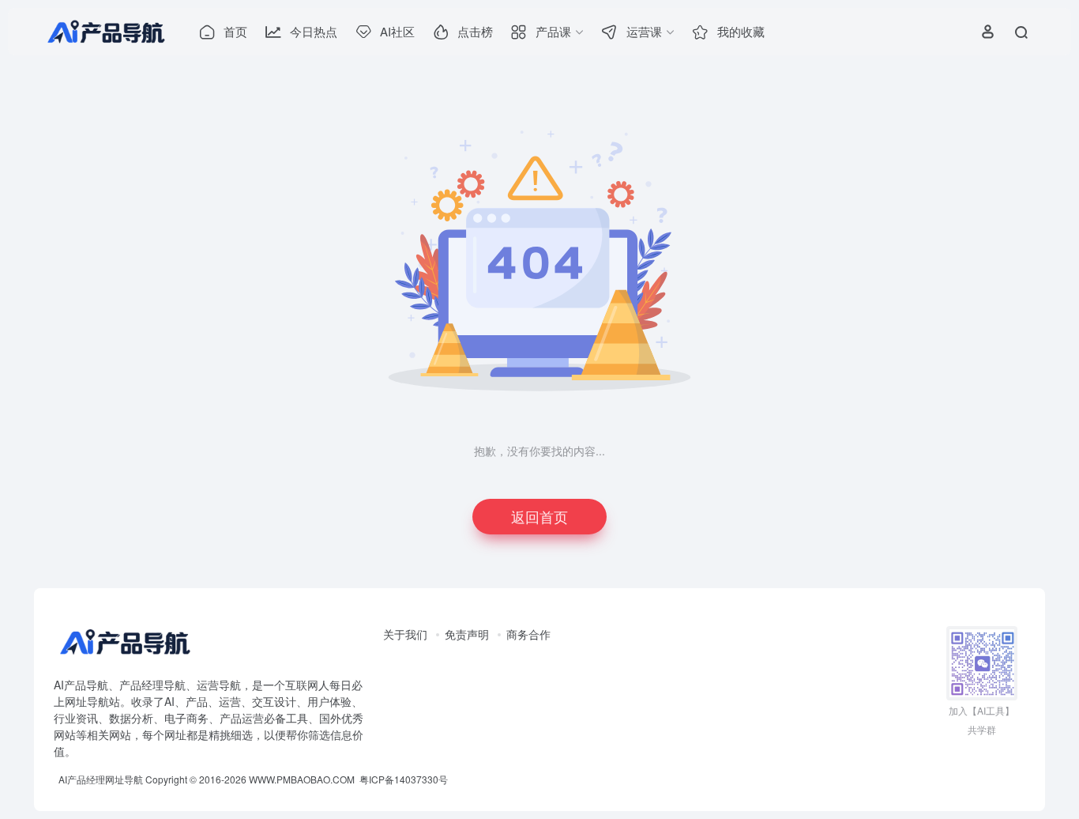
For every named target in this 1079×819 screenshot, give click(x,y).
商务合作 (528, 634)
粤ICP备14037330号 (403, 779)
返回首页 (539, 516)
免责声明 (467, 634)
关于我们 (405, 634)
